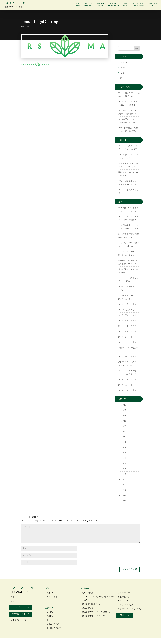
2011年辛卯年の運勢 (127, 357)
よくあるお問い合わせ (126, 605)
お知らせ (88, 4)
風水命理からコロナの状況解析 (128, 271)
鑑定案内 (113, 4)
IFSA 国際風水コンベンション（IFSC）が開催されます (128, 183)
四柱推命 (50, 616)
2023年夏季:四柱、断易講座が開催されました (128, 236)
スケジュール (126, 68)
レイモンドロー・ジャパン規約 (130, 609)
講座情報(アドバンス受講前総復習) (96, 612)
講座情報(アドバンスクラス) (93, 616)
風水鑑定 (50, 612)
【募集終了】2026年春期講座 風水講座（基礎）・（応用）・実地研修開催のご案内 (128, 112)
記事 (122, 78)
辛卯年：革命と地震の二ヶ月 (128, 349)
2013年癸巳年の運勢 (127, 337)
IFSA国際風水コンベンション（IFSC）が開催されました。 (128, 227)
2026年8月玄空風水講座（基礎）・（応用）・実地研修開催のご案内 (129, 104)
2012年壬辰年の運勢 (127, 342)
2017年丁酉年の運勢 (127, 315)
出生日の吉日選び (54, 628)
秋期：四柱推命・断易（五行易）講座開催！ (128, 130)
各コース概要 (87, 593)
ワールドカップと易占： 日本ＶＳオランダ (128, 373)
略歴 (77, 4)
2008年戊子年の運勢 (127, 390)
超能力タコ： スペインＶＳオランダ (128, 364)
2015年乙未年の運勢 (127, 326)
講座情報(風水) (88, 608)
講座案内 (100, 4)
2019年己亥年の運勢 (127, 304)
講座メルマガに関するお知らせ (128, 174)
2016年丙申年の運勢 (127, 321)
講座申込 (124, 615)
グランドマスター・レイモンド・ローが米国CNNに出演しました (128, 165)
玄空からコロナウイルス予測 (128, 288)
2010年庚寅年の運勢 (127, 379)
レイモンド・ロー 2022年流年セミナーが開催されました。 (128, 254)
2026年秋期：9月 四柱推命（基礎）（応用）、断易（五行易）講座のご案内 (129, 95)
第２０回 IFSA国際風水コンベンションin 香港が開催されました (129, 210)
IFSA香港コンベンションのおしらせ (128, 156)
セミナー (124, 73)
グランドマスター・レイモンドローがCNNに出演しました (128, 148)
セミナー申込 (138, 4)
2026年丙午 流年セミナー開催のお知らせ (128, 121)
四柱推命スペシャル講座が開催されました (128, 262)
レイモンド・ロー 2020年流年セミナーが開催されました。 (128, 297)
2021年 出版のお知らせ (128, 191)
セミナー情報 (52, 597)
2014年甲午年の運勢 (127, 331)
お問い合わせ (153, 4)
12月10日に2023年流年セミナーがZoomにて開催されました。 (128, 245)
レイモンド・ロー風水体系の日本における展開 (98, 598)
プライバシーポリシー (19, 620)
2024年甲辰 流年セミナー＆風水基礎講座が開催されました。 (128, 219)
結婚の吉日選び (53, 624)
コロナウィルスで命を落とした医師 (128, 280)
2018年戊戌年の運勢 (127, 310)
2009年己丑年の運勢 (127, 385)
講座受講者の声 (124, 597)
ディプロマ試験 (124, 593)
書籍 (125, 4)
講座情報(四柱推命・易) (91, 604)
